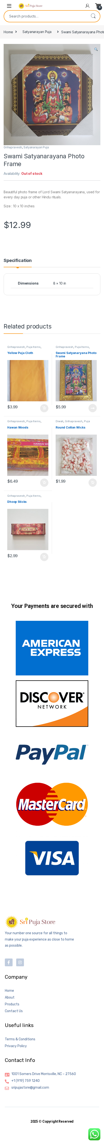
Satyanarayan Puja (37, 32)
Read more (93, 408)
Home (8, 32)
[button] (96, 49)
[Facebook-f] (9, 962)
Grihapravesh (13, 147)
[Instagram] (20, 962)
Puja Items (33, 347)
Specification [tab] (18, 260)
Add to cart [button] (44, 408)
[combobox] (45, 16)
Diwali (59, 421)
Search (93, 16)
